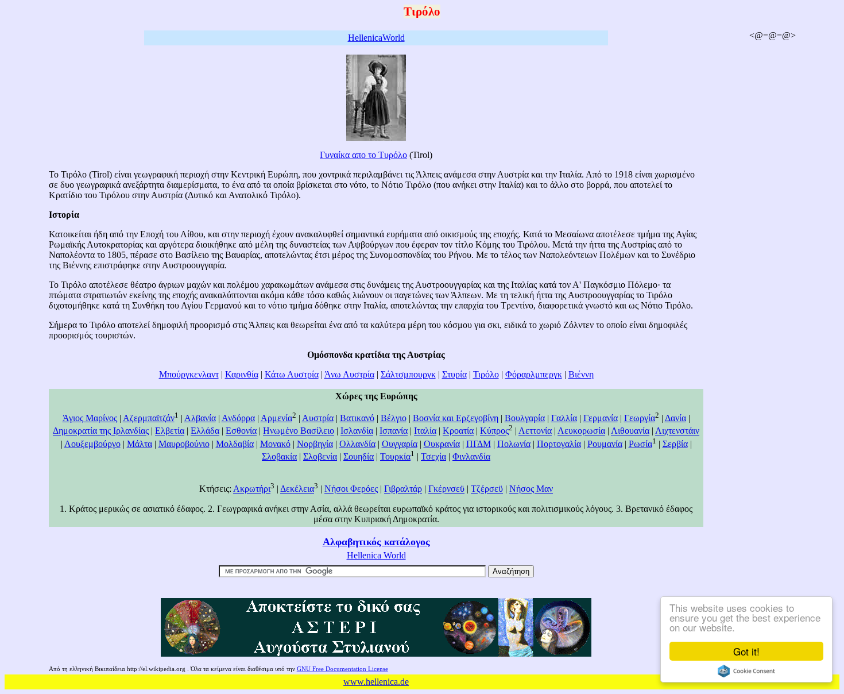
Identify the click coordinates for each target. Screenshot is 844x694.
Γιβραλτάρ (403, 489)
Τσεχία (433, 456)
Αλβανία (200, 418)
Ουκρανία (442, 444)
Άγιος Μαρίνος (90, 418)
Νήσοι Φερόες (351, 489)
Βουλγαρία (525, 418)
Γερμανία (600, 418)
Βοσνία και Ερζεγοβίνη (455, 418)
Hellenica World (376, 555)
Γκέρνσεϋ (446, 489)
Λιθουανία (630, 431)
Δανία (675, 418)
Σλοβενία (320, 456)
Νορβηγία (315, 444)
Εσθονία (241, 431)
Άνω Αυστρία (349, 374)
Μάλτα (139, 444)
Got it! (746, 651)
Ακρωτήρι (251, 489)
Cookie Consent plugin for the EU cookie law (746, 671)
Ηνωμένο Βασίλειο (298, 431)
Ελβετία (169, 431)
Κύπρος (494, 431)
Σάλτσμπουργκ (408, 374)
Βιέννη (581, 374)
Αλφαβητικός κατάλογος (376, 542)
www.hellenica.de (376, 682)
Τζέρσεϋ (487, 489)
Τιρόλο (486, 374)
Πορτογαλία (559, 444)
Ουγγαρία (399, 444)
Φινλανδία (471, 456)
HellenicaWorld (376, 38)
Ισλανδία (356, 431)
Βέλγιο (393, 418)
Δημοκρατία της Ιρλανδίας (101, 431)
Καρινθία (241, 374)
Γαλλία (564, 418)
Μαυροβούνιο (184, 444)
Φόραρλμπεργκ (533, 374)
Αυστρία (318, 418)
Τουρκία (395, 456)
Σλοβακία (279, 456)
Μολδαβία (235, 444)
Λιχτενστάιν (677, 431)
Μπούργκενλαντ (189, 374)
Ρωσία (640, 444)
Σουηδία (358, 456)
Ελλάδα (205, 431)
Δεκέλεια (297, 489)
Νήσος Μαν (531, 489)
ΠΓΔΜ (478, 444)
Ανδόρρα (238, 418)
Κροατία (458, 431)
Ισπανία (394, 431)
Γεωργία (639, 418)
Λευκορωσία (581, 431)
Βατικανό (357, 418)
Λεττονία (535, 431)
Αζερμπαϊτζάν (149, 418)
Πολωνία (514, 444)
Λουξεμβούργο (92, 444)
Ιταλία (425, 431)
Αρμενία (276, 418)
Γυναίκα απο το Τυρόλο (363, 155)
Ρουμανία (604, 444)
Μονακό (275, 444)
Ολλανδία (357, 444)
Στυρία (454, 374)
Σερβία (675, 444)
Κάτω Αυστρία (292, 374)
